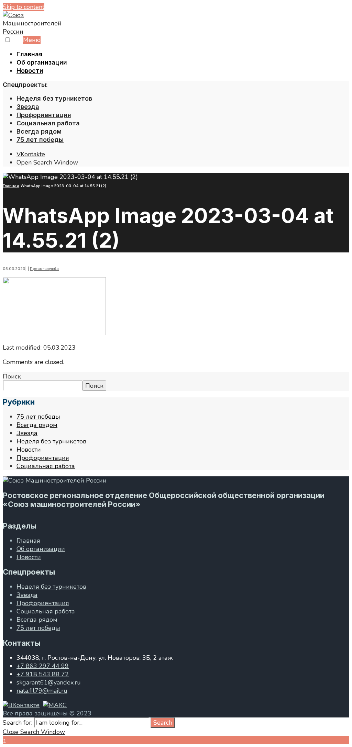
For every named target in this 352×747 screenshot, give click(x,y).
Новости (29, 70)
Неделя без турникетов (54, 98)
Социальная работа (48, 123)
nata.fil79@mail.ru (41, 691)
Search (162, 722)
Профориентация (43, 114)
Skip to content (23, 7)
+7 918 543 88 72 (42, 674)
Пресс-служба (44, 268)
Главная (29, 54)
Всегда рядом (39, 131)
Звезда (27, 106)
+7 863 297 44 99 (42, 666)
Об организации (41, 62)
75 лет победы (40, 139)
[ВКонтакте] (21, 705)
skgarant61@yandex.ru (48, 682)
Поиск (12, 376)
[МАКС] (55, 705)
